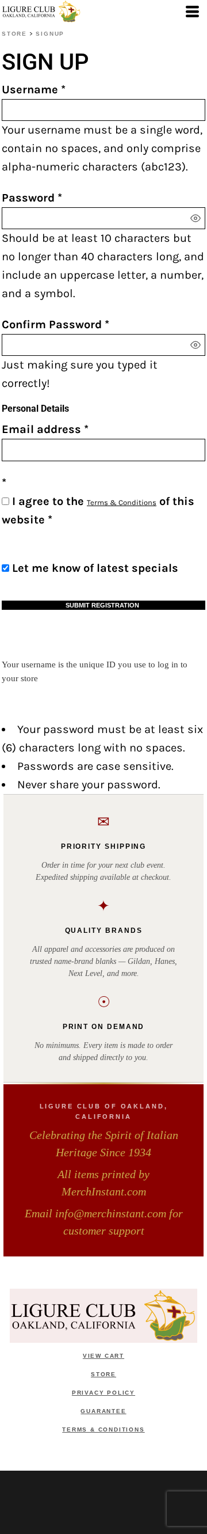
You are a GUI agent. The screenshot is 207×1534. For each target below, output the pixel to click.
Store (14, 34)
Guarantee (103, 1411)
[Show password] (195, 218)
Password (28, 197)
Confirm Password (52, 324)
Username (30, 89)
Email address (41, 429)
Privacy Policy (103, 1392)
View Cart (103, 1356)
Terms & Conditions (121, 502)
